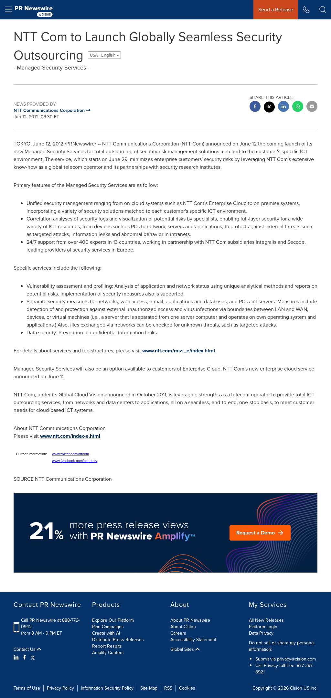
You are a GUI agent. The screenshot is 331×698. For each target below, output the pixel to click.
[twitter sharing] (269, 108)
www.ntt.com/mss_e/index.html (178, 350)
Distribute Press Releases (118, 639)
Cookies (187, 688)
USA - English (103, 55)
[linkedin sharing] (283, 107)
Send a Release (275, 9)
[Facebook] (24, 657)
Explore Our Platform (113, 620)
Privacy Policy (60, 688)
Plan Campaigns (108, 626)
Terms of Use (27, 688)
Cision (296, 688)
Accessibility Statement (193, 639)
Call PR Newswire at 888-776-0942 (50, 623)
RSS (168, 688)
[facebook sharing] (255, 107)
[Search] (323, 9)
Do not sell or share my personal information (282, 646)
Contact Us (25, 649)
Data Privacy (261, 633)
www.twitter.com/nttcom (70, 454)
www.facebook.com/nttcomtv (74, 461)
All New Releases (266, 620)
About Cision (183, 626)
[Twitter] (33, 657)
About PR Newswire (190, 620)
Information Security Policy (107, 688)
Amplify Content (108, 652)
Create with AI (106, 633)
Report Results (107, 646)
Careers (178, 633)
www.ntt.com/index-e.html (70, 436)
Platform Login (263, 626)
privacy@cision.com (296, 659)
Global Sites (182, 649)
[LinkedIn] (17, 657)
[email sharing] (311, 107)
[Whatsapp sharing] (297, 107)
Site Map (148, 688)
